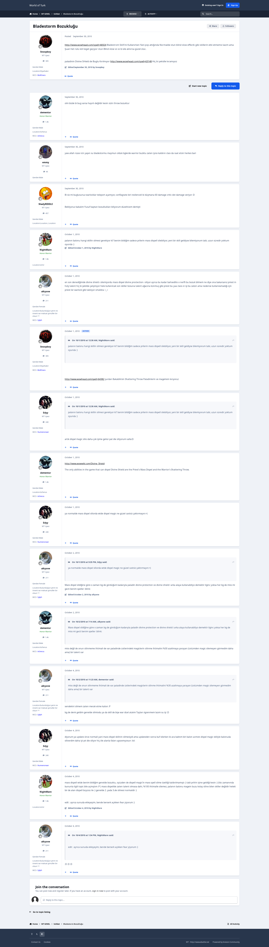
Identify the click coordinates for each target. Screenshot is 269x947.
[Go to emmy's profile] (45, 151)
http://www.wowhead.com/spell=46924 (85, 44)
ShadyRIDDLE (46, 204)
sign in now (97, 891)
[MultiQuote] (65, 137)
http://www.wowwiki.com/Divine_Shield (85, 463)
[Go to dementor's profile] (45, 102)
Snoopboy (45, 51)
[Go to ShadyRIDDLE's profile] (45, 193)
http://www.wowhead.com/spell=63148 (131, 61)
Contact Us (35, 942)
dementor (45, 112)
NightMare (46, 249)
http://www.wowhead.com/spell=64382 (84, 379)
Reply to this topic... (55, 900)
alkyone (45, 291)
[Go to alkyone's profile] (45, 281)
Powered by (226, 942)
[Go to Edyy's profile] (45, 402)
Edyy (45, 412)
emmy (45, 162)
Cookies (47, 942)
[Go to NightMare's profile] (45, 239)
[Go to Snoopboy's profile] (45, 41)
